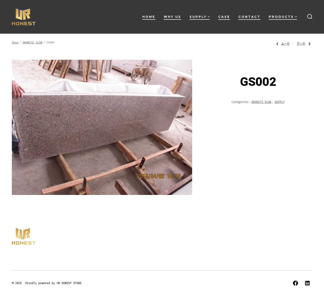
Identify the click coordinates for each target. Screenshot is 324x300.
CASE (224, 16)
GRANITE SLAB (32, 42)
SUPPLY (198, 16)
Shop (15, 42)
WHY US (172, 16)
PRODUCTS (281, 16)
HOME (148, 16)
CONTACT (249, 16)
